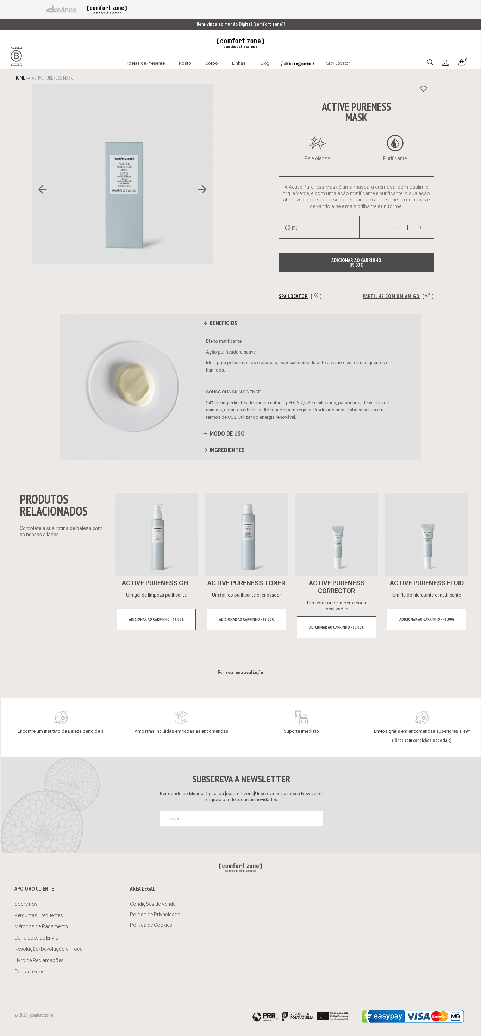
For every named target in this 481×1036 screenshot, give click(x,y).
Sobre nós (26, 904)
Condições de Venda (153, 904)
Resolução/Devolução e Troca (48, 949)
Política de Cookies (151, 925)
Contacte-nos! (30, 971)
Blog (265, 63)
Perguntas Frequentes (38, 915)
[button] (39, 189)
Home (19, 78)
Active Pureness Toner (246, 583)
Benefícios (223, 323)
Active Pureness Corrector (336, 586)
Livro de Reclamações (39, 960)
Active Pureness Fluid (427, 583)
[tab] (294, 324)
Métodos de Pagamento (41, 926)
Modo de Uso (226, 433)
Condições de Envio (36, 938)
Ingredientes (226, 450)
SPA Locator (338, 63)
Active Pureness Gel (156, 583)
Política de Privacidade (155, 914)
